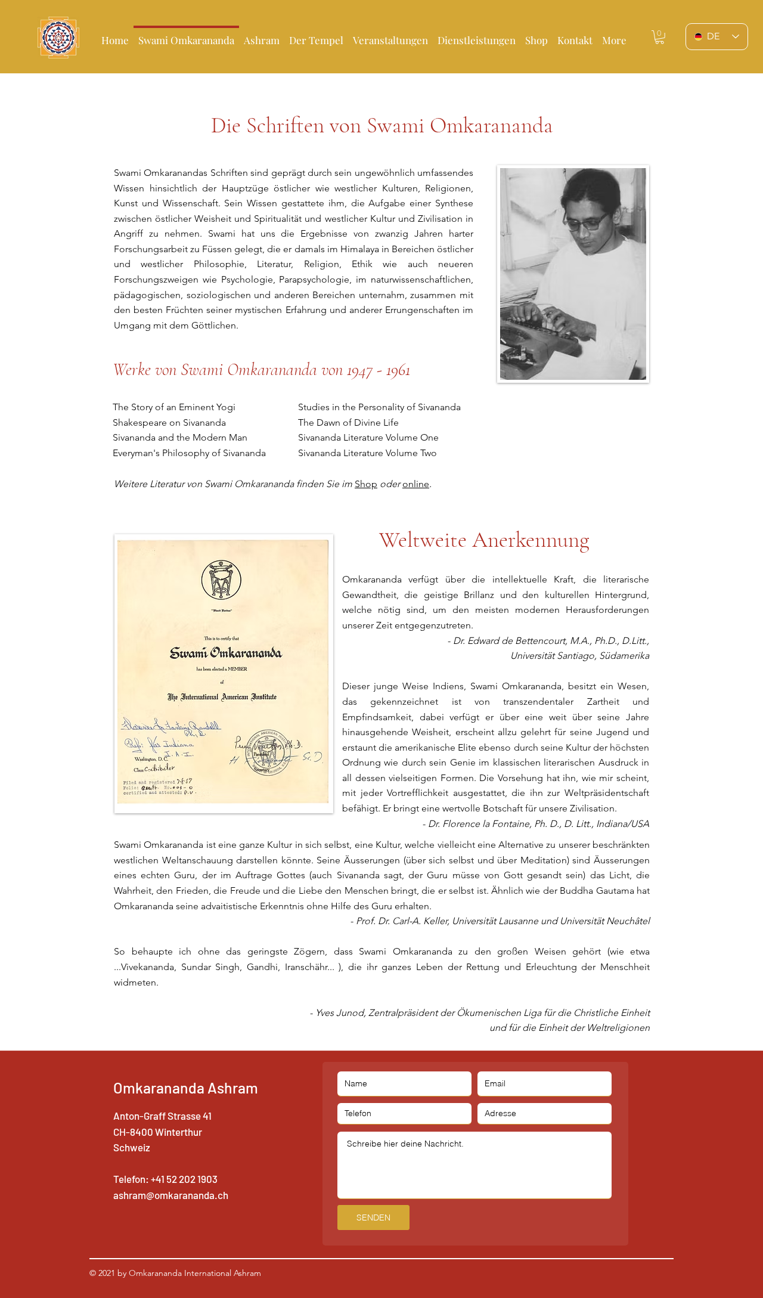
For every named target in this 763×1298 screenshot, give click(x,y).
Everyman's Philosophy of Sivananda (189, 453)
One (429, 437)
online (415, 484)
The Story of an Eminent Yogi (174, 407)
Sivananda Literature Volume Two (367, 453)
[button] (316, 35)
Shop (366, 484)
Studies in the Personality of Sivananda (379, 407)
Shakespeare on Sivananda (169, 422)
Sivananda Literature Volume (359, 437)
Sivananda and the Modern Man (180, 437)
